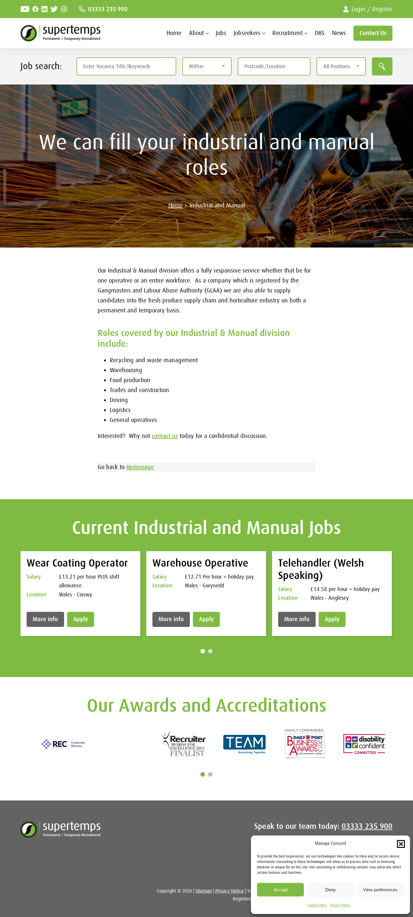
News (339, 33)
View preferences (380, 889)
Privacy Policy (340, 905)
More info (45, 619)
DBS (319, 33)
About (196, 33)
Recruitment (287, 33)
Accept (281, 889)
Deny (330, 889)
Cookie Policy (317, 905)
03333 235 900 (108, 9)
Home (174, 33)
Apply (80, 619)
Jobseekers (247, 33)
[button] (401, 844)
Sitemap (204, 891)
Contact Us (372, 33)
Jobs (221, 33)
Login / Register (372, 9)
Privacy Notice (229, 891)
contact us (165, 436)
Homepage (140, 467)
